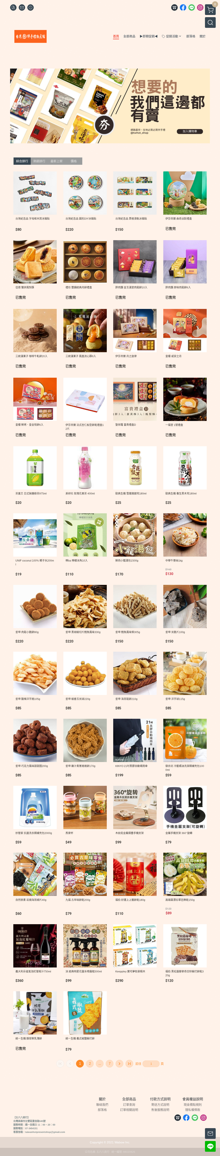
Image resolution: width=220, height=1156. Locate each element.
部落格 (102, 1109)
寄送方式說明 (160, 1104)
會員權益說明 (192, 1099)
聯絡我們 (102, 1104)
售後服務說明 (160, 1109)
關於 (102, 1099)
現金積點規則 (193, 1104)
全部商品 (129, 1099)
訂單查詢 (129, 1104)
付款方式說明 (160, 1099)
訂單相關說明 (129, 1109)
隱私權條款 (192, 1109)
